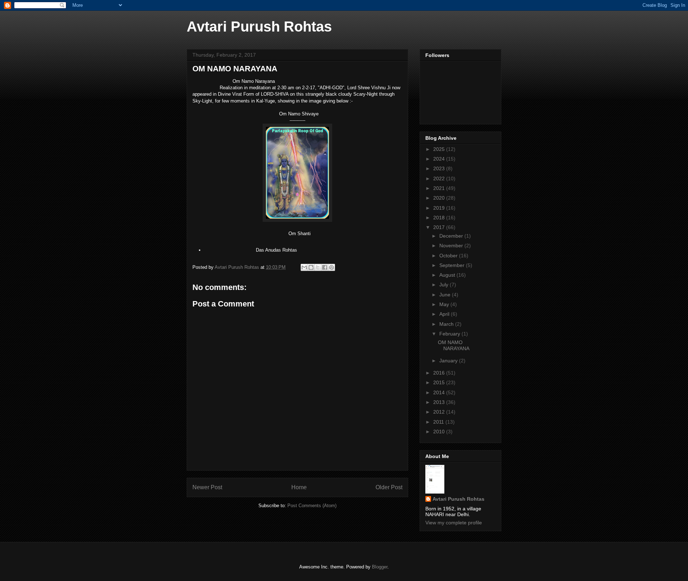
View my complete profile (453, 522)
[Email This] (304, 267)
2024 (439, 159)
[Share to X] (317, 267)
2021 (439, 188)
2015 (439, 382)
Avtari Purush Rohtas (259, 26)
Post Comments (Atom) (311, 505)
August (448, 275)
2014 (439, 392)
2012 (439, 412)
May (444, 304)
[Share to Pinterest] (331, 267)
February (450, 334)
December (451, 236)
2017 (439, 227)
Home (299, 487)
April (445, 314)
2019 (439, 208)
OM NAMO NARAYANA (453, 345)
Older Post (389, 487)
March (447, 324)
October (449, 255)
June (445, 294)
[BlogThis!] (311, 267)
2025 (439, 149)
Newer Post (207, 487)
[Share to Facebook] (324, 267)
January (449, 360)
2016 (439, 373)
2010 (439, 431)
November (451, 245)
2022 (439, 178)
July (444, 284)
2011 (439, 422)
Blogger (379, 567)
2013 (439, 402)
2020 (439, 198)
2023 (439, 168)
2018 (439, 217)
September (452, 265)
